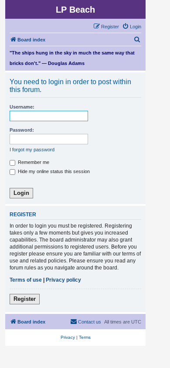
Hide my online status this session (53, 171)
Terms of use (26, 280)
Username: (22, 106)
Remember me (33, 162)
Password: (22, 130)
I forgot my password (32, 149)
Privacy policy (63, 280)
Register (25, 299)
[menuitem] (131, 26)
